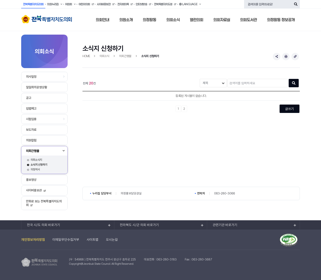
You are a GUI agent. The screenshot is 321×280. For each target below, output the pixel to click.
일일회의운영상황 (36, 87)
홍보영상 (31, 180)
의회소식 (104, 56)
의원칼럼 (31, 140)
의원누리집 (53, 4)
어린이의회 (84, 4)
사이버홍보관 (104, 4)
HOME (86, 56)
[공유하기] (276, 56)
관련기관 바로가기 (225, 225)
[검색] (295, 4)
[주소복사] (295, 56)
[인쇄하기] (286, 56)
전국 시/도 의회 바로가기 (43, 225)
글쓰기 (289, 109)
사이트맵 (92, 239)
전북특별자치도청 (163, 4)
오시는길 (112, 239)
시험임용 (31, 119)
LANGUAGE (189, 4)
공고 (28, 98)
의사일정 (31, 77)
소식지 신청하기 (39, 164)
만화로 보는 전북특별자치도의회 (44, 203)
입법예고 (31, 108)
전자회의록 (123, 4)
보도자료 (31, 130)
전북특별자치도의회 (33, 4)
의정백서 (35, 169)
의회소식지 (36, 159)
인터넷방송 (141, 4)
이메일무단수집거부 (65, 239)
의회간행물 (32, 151)
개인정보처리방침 (33, 239)
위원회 (68, 4)
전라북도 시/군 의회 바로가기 (139, 225)
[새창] (288, 240)
